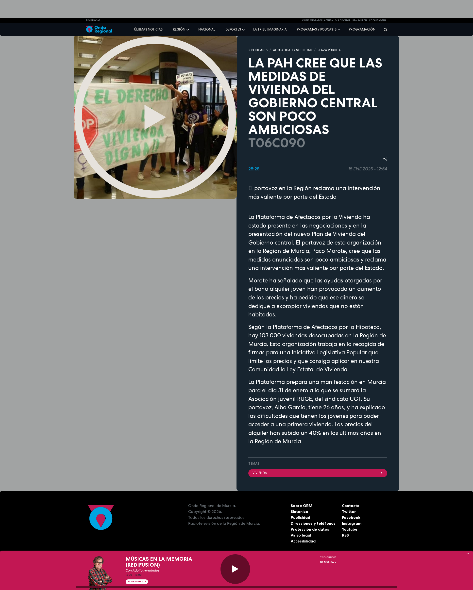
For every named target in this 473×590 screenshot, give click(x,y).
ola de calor (343, 20)
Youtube (349, 529)
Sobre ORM (301, 505)
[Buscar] (384, 30)
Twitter (349, 511)
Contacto (350, 505)
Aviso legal (301, 535)
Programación (362, 29)
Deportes (233, 29)
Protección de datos (310, 529)
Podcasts (259, 50)
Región (179, 29)
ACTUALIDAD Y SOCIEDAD (292, 50)
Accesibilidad (303, 541)
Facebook (351, 517)
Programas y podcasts (317, 29)
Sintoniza (299, 511)
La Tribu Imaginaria (270, 29)
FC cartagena (377, 20)
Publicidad (300, 517)
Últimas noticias (148, 29)
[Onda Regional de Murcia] (99, 30)
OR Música (327, 562)
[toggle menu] (188, 29)
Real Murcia (360, 20)
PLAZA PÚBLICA (329, 50)
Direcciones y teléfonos (313, 523)
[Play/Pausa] (235, 569)
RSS (345, 535)
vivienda (260, 473)
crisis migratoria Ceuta (317, 20)
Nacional (206, 29)
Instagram (351, 523)
